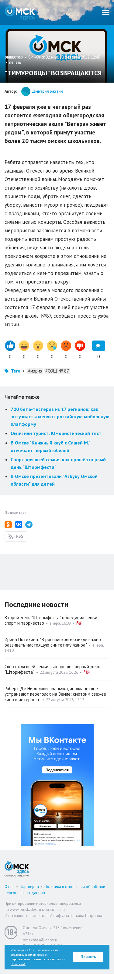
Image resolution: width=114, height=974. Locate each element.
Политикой (18, 964)
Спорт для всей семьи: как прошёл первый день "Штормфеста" (52, 669)
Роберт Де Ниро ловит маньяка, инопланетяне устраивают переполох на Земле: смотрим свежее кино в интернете (55, 694)
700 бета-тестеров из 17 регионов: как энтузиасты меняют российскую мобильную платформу (60, 416)
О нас (9, 886)
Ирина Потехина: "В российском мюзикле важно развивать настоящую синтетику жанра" (53, 642)
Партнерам (29, 886)
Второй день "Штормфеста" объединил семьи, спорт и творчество (51, 620)
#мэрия (35, 371)
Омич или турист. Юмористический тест (56, 433)
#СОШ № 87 (57, 371)
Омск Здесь (20, 12)
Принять (88, 956)
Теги (15, 371)
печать (15, 62)
